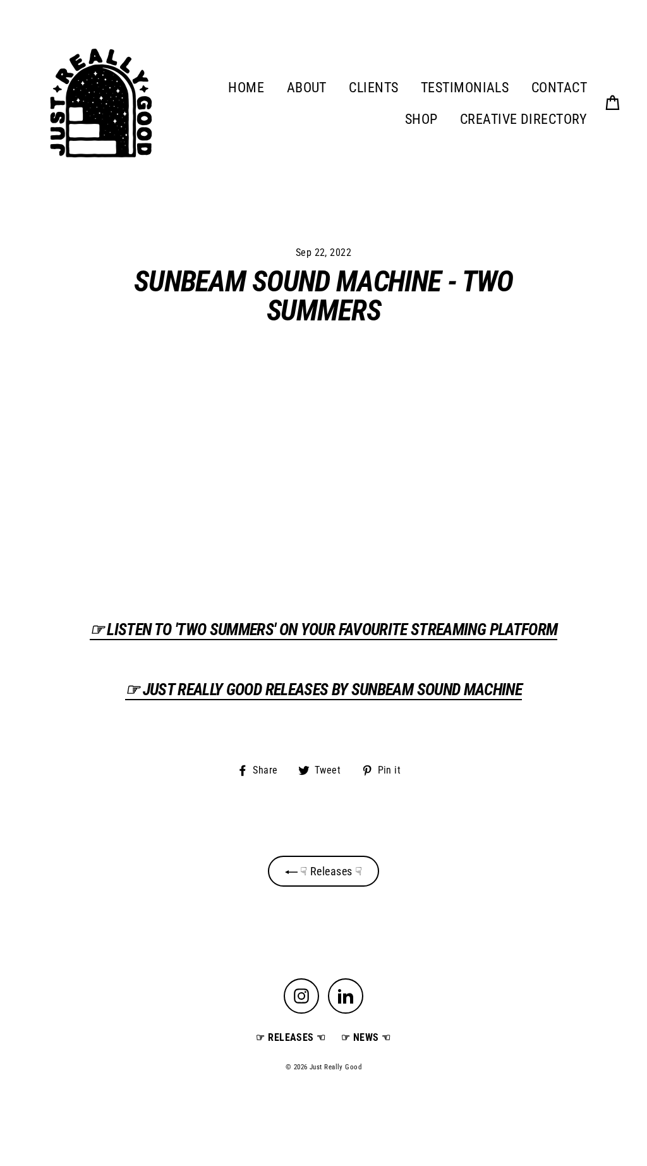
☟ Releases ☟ (330, 871)
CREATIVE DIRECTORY (523, 119)
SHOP (421, 119)
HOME (246, 87)
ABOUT (307, 87)
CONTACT (559, 87)
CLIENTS (373, 87)
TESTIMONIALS (465, 87)
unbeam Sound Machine (323, 690)
